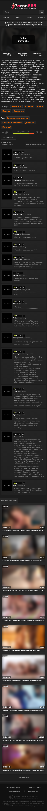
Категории (6, 17)
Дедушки (29, 123)
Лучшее (29, 17)
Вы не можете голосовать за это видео (6, 132)
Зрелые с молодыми (17, 118)
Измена (6, 111)
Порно (16, 798)
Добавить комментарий (35, 144)
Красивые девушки (12, 123)
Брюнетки (19, 111)
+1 (20, 152)
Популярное (41, 17)
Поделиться (8, 137)
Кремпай (6, 127)
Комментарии (6, 142)
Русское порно (14, 791)
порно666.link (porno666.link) (29, 796)
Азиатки (29, 106)
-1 (23, 152)
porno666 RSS (33, 791)
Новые (18, 17)
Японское (16, 106)
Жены (40, 106)
